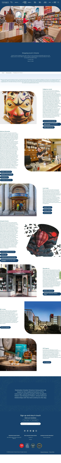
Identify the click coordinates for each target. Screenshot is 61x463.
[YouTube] (33, 431)
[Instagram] (30, 431)
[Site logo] (5, 2)
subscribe (60, 275)
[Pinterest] (25, 431)
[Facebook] (28, 431)
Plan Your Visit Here (46, 437)
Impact (50, 2)
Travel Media (34, 420)
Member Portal (55, 2)
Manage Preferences (44, 452)
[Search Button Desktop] (58, 2)
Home (3, 72)
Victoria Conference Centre (24, 2)
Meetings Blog (8, 72)
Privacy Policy (51, 451)
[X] (36, 431)
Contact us (31, 437)
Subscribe (39, 424)
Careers (30, 439)
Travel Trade (26, 420)
